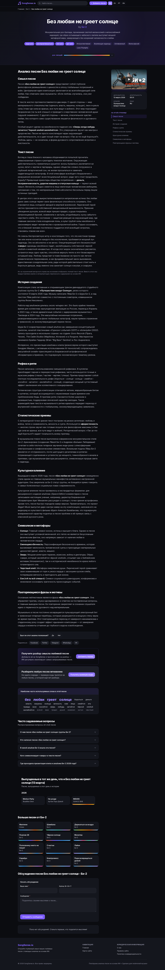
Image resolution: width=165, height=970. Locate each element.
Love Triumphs (82, 48)
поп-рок (60, 44)
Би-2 (28, 9)
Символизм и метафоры (122, 139)
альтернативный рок (45, 44)
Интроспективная (83, 44)
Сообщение (25, 896)
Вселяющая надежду (102, 44)
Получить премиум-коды (81, 674)
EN (124, 3)
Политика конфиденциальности (129, 954)
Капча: (65, 886)
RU (110, 3)
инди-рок (29, 44)
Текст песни (117, 120)
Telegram (55, 643)
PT (119, 3)
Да (53, 635)
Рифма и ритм (118, 128)
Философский (134, 44)
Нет (59, 635)
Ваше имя (24, 886)
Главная (21, 9)
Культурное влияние (120, 135)
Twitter (44, 643)
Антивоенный (119, 44)
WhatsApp (67, 643)
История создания (120, 124)
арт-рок (70, 44)
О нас (119, 948)
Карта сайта (87, 951)
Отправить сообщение (32, 917)
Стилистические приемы (122, 131)
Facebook (34, 643)
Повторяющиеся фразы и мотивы (126, 143)
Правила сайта (123, 951)
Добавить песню (85, 656)
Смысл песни (118, 116)
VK (76, 643)
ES (115, 3)
